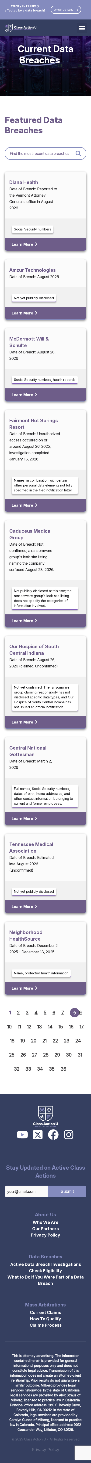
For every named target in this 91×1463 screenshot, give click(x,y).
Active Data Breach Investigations (45, 1264)
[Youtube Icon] (22, 1134)
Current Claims (45, 1312)
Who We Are (45, 1222)
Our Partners (45, 1228)
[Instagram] (68, 1134)
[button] (82, 28)
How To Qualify (45, 1318)
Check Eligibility (45, 1270)
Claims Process (46, 1325)
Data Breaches (45, 1257)
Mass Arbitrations (45, 1305)
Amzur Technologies (32, 270)
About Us (45, 1215)
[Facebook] (53, 1134)
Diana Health (23, 182)
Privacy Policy (45, 1235)
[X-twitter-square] (37, 1134)
